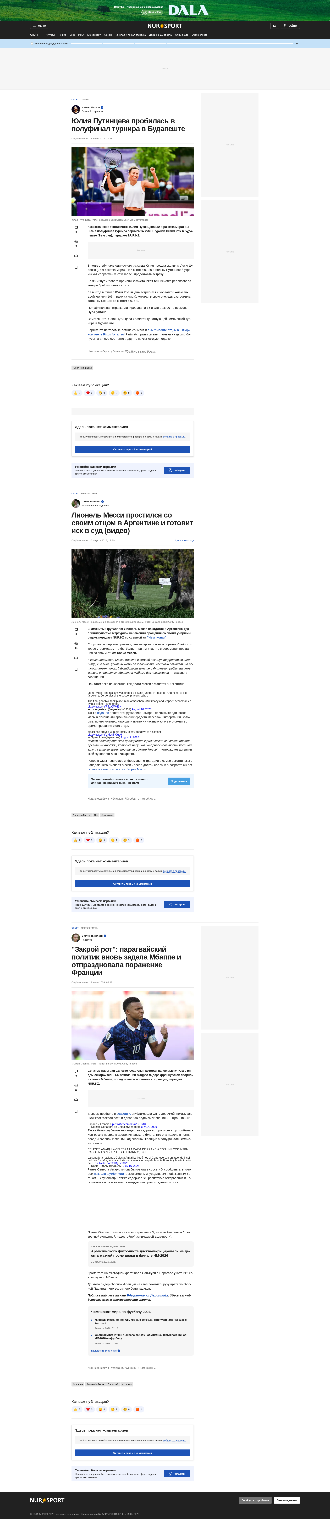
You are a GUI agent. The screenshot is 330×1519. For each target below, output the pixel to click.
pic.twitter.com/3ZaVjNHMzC (129, 1124)
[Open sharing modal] (76, 256)
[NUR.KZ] (165, 25)
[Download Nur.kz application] (165, 10)
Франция (78, 1384)
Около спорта (199, 34)
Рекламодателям (287, 1500)
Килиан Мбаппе (95, 1384)
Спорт (34, 34)
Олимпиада (181, 34)
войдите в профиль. (174, 436)
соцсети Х (124, 1113)
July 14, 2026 (149, 1126)
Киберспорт (94, 34)
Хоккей (108, 34)
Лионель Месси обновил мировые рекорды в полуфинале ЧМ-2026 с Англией (141, 1321)
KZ (274, 25)
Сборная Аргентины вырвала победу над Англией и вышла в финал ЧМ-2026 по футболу (140, 1336)
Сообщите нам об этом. (141, 351)
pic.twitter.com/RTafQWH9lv (105, 706)
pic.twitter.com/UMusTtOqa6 (105, 734)
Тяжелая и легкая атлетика (130, 34)
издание (103, 713)
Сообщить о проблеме (255, 1500)
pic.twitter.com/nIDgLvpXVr (111, 1163)
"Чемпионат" (157, 637)
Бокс (72, 34)
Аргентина (107, 815)
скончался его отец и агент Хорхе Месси (117, 769)
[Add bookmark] (76, 267)
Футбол (50, 34)
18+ (96, 815)
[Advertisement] (165, 68)
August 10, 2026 (141, 709)
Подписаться (179, 781)
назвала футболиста (109, 1173)
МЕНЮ (42, 25)
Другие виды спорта (160, 34)
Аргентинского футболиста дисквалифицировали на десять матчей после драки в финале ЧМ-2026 (140, 1253)
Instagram (179, 470)
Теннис (62, 34)
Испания (127, 1384)
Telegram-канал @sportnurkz (147, 1295)
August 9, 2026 (130, 737)
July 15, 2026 (131, 1165)
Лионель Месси (81, 815)
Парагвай (113, 1384)
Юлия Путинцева (82, 367)
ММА (81, 34)
